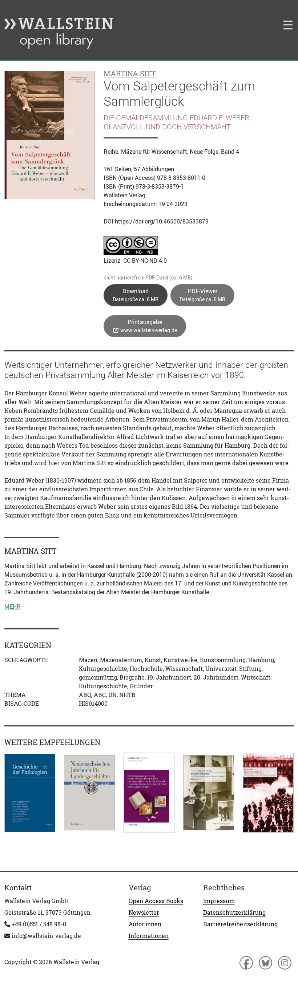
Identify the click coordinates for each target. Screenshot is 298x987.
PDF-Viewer (202, 295)
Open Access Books (156, 901)
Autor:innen (145, 924)
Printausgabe (148, 326)
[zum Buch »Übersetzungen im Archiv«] (149, 793)
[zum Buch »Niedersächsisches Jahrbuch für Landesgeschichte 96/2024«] (89, 792)
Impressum (219, 901)
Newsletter (144, 912)
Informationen (149, 936)
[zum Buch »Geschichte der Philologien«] (29, 793)
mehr (12, 607)
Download (135, 295)
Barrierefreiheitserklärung (240, 924)
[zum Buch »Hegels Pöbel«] (268, 793)
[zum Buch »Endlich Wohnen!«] (208, 792)
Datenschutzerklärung (234, 912)
